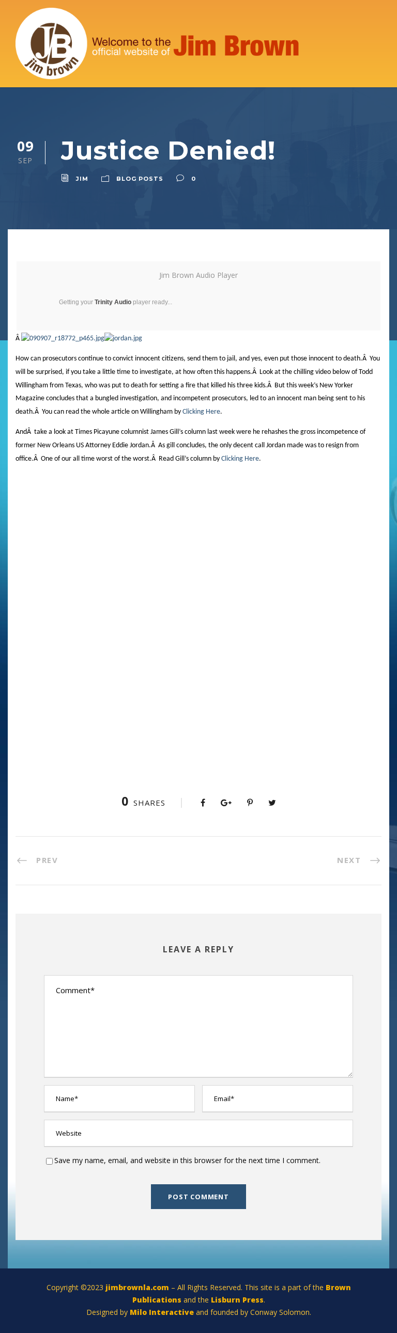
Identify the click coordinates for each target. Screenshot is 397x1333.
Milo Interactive (163, 1312)
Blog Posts (139, 178)
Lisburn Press (237, 1300)
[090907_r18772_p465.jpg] (62, 338)
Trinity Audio (113, 302)
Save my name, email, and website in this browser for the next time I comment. (187, 1160)
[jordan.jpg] (123, 338)
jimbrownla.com (137, 1287)
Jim (82, 178)
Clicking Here (201, 412)
